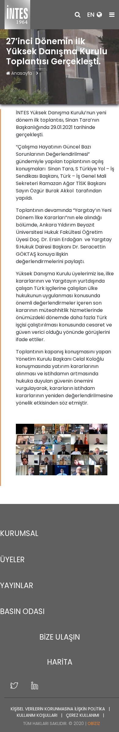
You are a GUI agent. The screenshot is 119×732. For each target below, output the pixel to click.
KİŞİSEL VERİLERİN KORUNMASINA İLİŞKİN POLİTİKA (58, 709)
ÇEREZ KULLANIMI (83, 715)
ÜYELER (12, 560)
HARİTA (59, 662)
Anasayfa (21, 73)
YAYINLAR (16, 585)
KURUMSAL (19, 533)
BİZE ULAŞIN (59, 637)
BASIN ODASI (22, 611)
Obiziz (94, 724)
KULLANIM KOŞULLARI (38, 715)
